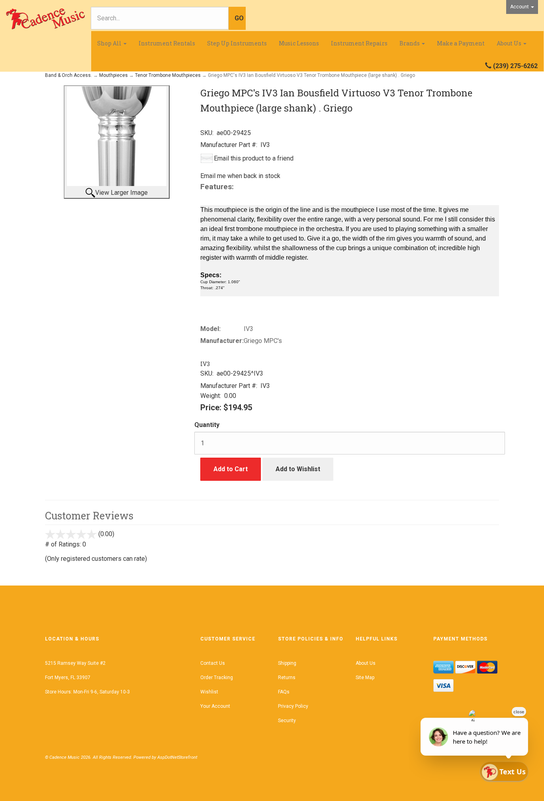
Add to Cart (230, 469)
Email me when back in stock (240, 176)
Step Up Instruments (237, 43)
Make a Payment (461, 43)
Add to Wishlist (298, 469)
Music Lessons (299, 43)
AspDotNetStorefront (177, 757)
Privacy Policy (293, 706)
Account (520, 7)
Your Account (215, 706)
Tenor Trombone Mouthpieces (168, 75)
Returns (286, 677)
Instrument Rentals (167, 43)
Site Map (365, 677)
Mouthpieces (113, 75)
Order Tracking (216, 677)
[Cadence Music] (45, 19)
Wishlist (209, 692)
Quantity (206, 425)
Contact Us (212, 663)
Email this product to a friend (254, 158)
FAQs (284, 692)
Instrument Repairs (359, 43)
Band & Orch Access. (68, 75)
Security (287, 720)
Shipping (287, 663)
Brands (410, 43)
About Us (509, 43)
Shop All (110, 43)
